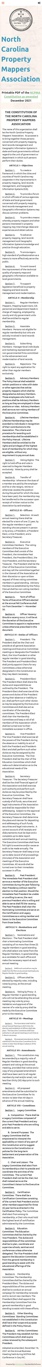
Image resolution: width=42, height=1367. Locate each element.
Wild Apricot (19, 1364)
